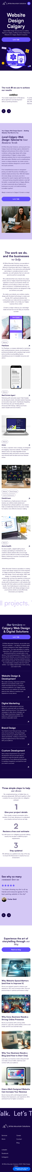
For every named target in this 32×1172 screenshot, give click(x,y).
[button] (28, 3)
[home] (14, 3)
